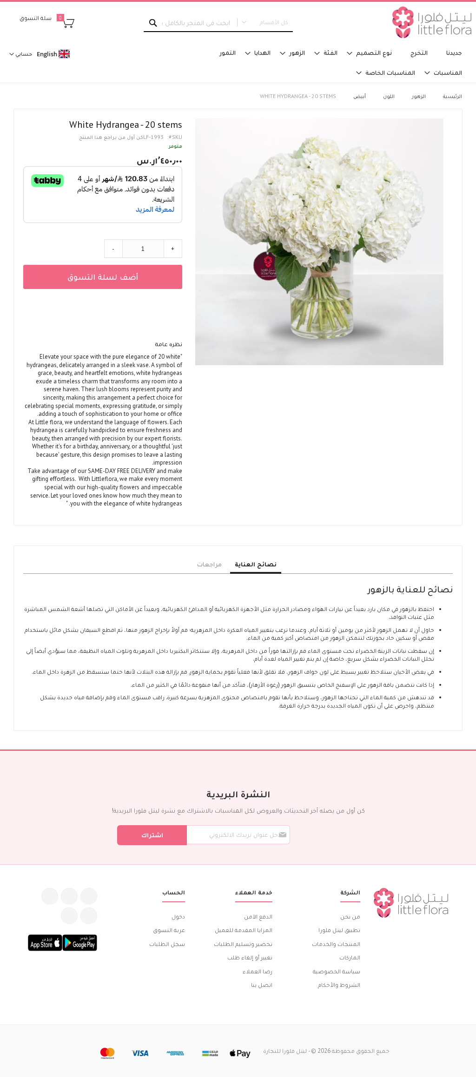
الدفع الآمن (258, 916)
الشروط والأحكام (339, 985)
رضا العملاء (257, 971)
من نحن (350, 916)
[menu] (337, 63)
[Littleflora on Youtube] (88, 915)
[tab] (255, 564)
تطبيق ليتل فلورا (339, 930)
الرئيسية (452, 95)
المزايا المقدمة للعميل (243, 930)
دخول (178, 916)
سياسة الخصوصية (336, 971)
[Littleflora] (431, 22)
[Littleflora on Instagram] (49, 896)
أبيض (359, 95)
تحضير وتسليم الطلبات (243, 944)
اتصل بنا (261, 985)
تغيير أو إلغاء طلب (249, 957)
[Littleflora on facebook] (88, 896)
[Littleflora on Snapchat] (69, 915)
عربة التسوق (169, 930)
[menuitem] (454, 53)
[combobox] (218, 22)
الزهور (419, 95)
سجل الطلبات (167, 944)
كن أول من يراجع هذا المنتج (111, 136)
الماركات (349, 957)
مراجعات (209, 564)
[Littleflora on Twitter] (69, 896)
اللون (389, 95)
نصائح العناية (256, 564)
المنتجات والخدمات (336, 944)
